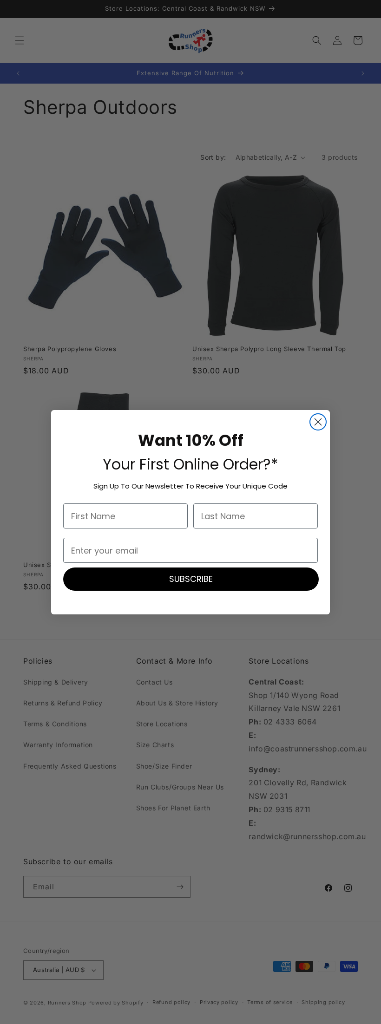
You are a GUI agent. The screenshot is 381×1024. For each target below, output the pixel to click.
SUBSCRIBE (191, 579)
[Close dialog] (318, 422)
